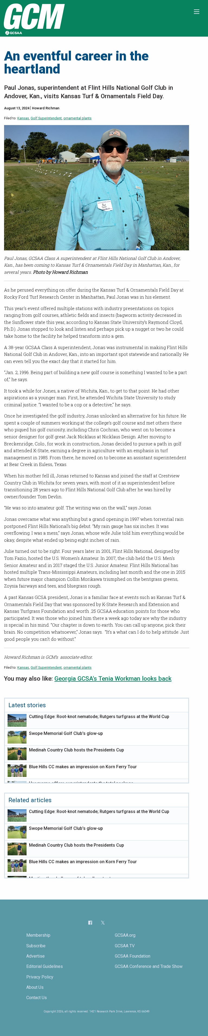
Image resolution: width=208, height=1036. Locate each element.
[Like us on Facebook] (90, 922)
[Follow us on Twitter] (102, 922)
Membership (38, 935)
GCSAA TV (125, 945)
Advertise (35, 956)
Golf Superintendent (46, 118)
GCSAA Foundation (132, 956)
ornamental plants (77, 118)
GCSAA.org (125, 935)
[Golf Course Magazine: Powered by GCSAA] (33, 18)
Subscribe (36, 945)
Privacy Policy (39, 977)
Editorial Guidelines (44, 966)
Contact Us (36, 997)
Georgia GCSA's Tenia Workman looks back (112, 678)
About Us (35, 987)
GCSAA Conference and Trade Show (149, 966)
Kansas (23, 118)
